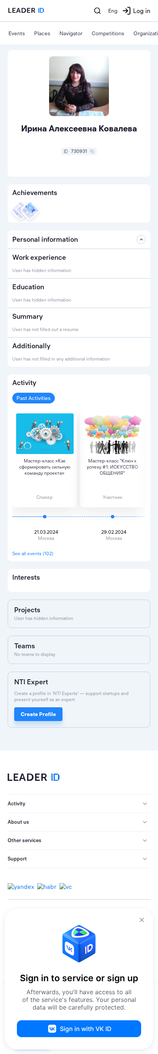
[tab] (79, 804)
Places (42, 33)
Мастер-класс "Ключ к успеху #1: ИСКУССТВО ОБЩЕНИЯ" (112, 467)
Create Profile (38, 714)
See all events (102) (32, 553)
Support (17, 859)
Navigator (70, 33)
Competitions (108, 33)
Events (16, 33)
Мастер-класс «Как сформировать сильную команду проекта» (44, 467)
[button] (79, 804)
